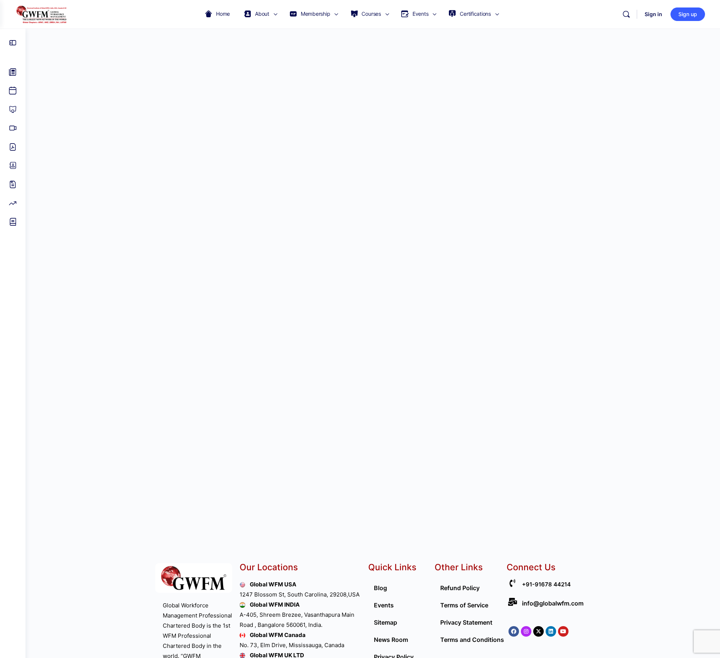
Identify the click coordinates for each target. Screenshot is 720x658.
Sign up (687, 14)
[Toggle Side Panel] (13, 43)
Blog (380, 588)
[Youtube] (563, 631)
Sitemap (385, 622)
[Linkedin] (551, 631)
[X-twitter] (538, 631)
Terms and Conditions (472, 639)
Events (384, 605)
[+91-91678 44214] (512, 583)
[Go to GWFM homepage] (43, 13)
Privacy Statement (466, 622)
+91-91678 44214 (546, 584)
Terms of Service (464, 605)
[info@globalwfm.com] (512, 602)
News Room (391, 639)
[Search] (626, 14)
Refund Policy (460, 588)
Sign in (653, 14)
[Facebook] (513, 631)
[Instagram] (526, 631)
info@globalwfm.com (553, 603)
